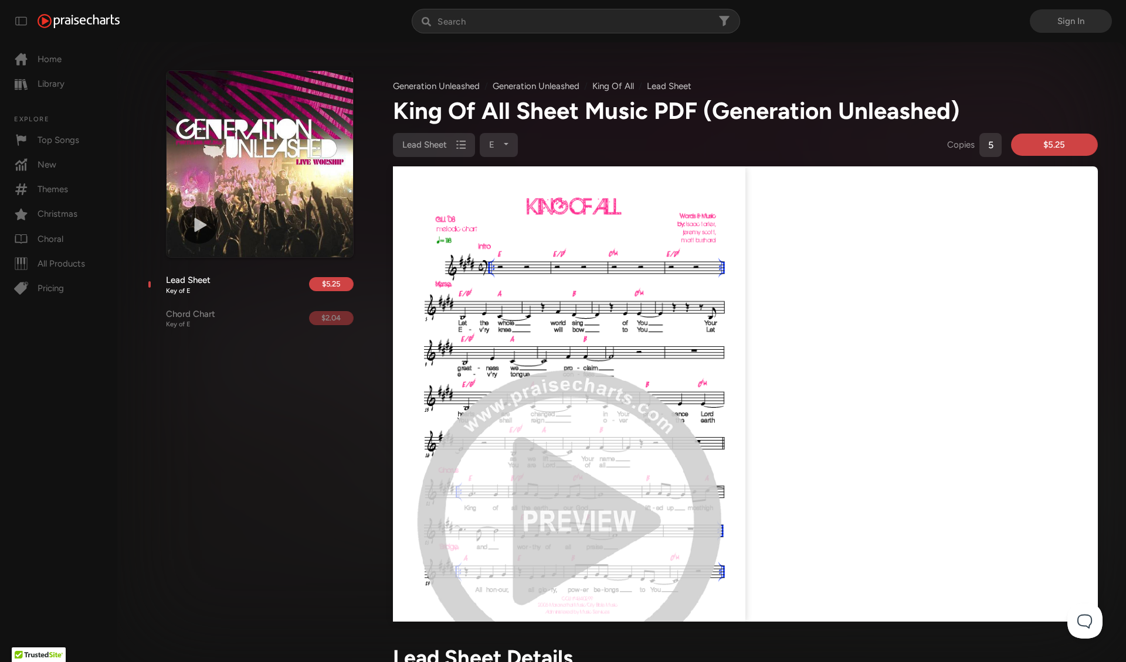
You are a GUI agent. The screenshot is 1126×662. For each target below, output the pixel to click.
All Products (61, 263)
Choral (50, 239)
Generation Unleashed (436, 86)
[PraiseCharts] (79, 21)
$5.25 (331, 283)
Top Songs (58, 140)
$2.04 (331, 317)
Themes (53, 189)
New (47, 164)
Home (50, 59)
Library (51, 84)
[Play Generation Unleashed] (199, 225)
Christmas (57, 214)
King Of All (613, 86)
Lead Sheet (188, 285)
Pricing (51, 288)
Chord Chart (190, 319)
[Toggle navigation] (21, 21)
